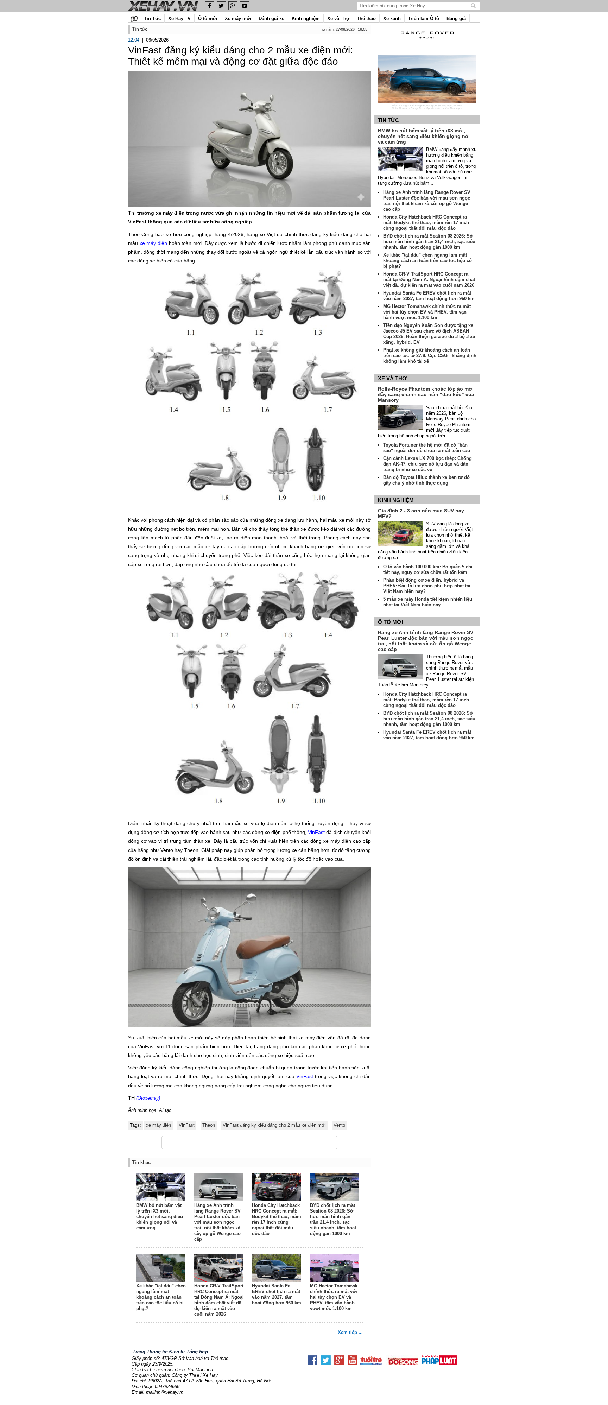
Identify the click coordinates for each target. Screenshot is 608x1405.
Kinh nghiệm (306, 18)
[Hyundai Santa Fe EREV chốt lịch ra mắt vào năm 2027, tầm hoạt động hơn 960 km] (277, 1268)
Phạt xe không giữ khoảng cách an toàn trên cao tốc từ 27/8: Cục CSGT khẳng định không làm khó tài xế (429, 355)
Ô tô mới (207, 18)
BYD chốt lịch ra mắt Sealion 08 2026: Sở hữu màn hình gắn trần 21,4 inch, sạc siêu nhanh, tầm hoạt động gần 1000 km (333, 1219)
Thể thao (366, 18)
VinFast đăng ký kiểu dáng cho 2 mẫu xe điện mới (274, 1125)
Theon (208, 1125)
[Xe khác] (161, 1268)
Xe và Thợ (338, 18)
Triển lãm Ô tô (423, 18)
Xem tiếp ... (350, 1332)
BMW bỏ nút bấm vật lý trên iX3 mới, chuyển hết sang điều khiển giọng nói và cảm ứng (159, 1216)
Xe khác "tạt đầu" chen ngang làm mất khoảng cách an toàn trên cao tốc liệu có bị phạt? (161, 1297)
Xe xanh (392, 18)
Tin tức (388, 120)
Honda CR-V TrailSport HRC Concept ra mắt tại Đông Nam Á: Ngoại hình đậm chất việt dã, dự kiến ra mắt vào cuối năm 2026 (219, 1300)
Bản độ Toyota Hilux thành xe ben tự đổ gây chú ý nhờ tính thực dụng (426, 480)
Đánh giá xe (271, 18)
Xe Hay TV (179, 18)
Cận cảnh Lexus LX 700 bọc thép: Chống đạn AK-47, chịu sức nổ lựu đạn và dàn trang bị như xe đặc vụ (427, 464)
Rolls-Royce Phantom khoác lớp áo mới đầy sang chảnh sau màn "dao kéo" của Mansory (426, 394)
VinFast (315, 832)
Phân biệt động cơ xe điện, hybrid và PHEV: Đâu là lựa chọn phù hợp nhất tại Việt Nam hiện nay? (426, 585)
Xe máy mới (238, 18)
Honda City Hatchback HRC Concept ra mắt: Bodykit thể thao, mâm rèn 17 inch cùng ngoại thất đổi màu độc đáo (276, 1219)
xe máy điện (154, 243)
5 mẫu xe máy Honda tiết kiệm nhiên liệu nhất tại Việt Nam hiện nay (427, 601)
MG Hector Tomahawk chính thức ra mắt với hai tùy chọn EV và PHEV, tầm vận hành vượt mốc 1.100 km (333, 1297)
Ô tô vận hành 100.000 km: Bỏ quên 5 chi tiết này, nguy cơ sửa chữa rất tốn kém (428, 569)
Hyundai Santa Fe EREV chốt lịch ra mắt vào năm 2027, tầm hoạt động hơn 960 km (276, 1294)
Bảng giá (456, 18)
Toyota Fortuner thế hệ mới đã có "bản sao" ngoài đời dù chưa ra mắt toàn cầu (426, 447)
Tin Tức (152, 18)
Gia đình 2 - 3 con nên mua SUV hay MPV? (421, 513)
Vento (339, 1125)
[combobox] (414, 5)
